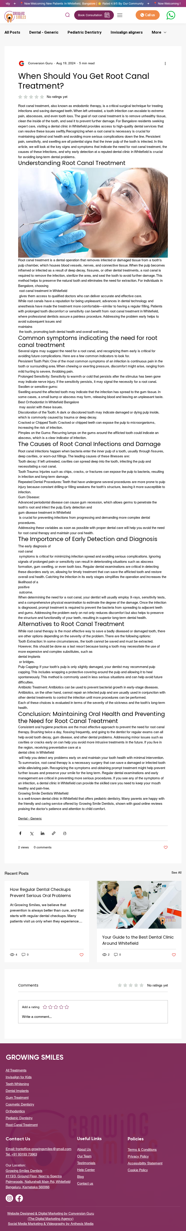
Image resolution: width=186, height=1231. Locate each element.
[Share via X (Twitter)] (31, 833)
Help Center (86, 1170)
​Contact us (85, 1183)
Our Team (84, 1156)
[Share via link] (53, 833)
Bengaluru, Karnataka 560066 (27, 1187)
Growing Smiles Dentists (24, 1171)
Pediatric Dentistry (85, 32)
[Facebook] (19, 1198)
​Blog (80, 1177)
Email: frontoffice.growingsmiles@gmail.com (38, 1149)
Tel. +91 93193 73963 (21, 1154)
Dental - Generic (44, 32)
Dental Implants (17, 1091)
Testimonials (86, 1163)
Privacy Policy (138, 1156)
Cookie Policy (138, 1170)
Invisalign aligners (127, 32)
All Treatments (16, 1070)
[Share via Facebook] (20, 833)
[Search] (67, 15)
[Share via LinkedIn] (42, 833)
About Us (84, 1149)
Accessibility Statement (145, 1163)
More (156, 32)
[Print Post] (65, 833)
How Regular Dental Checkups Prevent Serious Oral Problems (40, 892)
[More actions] (165, 63)
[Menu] (120, 15)
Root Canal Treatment (22, 1125)
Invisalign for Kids (19, 1077)
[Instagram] (9, 1198)
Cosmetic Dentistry (20, 1104)
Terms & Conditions (142, 1149)
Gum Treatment (17, 1097)
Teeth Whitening (17, 1084)
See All (176, 872)
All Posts (12, 32)
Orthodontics (15, 1111)
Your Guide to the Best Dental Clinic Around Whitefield (138, 940)
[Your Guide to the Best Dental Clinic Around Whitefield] (139, 905)
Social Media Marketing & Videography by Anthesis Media (50, 1224)
